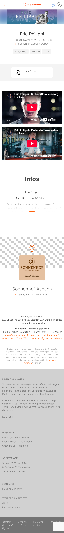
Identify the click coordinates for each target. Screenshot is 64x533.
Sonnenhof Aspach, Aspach (33, 43)
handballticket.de (11, 507)
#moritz (46, 51)
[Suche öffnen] (3, 4)
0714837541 (22, 338)
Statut (24, 525)
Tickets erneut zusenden (14, 471)
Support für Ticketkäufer (14, 463)
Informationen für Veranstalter (17, 441)
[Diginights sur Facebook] (51, 522)
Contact (7, 522)
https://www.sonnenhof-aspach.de (22, 335)
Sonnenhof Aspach (32, 289)
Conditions (56, 338)
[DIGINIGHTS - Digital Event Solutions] (32, 4)
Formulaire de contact (13, 489)
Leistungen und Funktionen (16, 437)
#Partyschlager (21, 51)
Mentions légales (39, 338)
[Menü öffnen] (53, 5)
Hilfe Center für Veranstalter (16, 467)
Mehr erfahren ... (10, 417)
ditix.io (5, 503)
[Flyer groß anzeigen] (32, 16)
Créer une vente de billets (15, 445)
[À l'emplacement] (32, 267)
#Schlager (35, 51)
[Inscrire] (59, 4)
